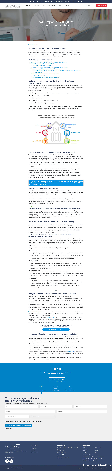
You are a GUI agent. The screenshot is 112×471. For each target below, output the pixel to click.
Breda (91, 460)
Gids (43, 5)
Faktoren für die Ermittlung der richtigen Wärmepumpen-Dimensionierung (49, 62)
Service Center (51, 5)
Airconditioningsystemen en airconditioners (67, 447)
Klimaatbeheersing (61, 452)
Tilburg (84, 460)
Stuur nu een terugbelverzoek (16, 425)
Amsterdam (101, 456)
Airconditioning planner (88, 454)
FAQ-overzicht (34, 452)
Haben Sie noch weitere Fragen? (40, 75)
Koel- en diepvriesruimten (63, 457)
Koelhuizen (59, 458)
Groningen (100, 458)
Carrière (33, 450)
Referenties (85, 449)
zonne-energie (70, 351)
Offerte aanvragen (101, 5)
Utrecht (95, 458)
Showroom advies (9, 457)
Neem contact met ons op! (56, 329)
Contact (84, 452)
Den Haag (90, 458)
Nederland (94, 456)
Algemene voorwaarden (84, 468)
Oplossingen (26, 5)
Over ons (85, 447)
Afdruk (32, 447)
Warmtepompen (34, 44)
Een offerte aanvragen (64, 5)
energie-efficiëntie (50, 317)
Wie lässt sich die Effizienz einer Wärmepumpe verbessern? (45, 77)
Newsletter (8, 455)
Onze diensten (34, 445)
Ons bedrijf (33, 448)
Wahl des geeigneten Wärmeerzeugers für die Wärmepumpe (45, 69)
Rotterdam (85, 458)
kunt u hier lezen (40, 355)
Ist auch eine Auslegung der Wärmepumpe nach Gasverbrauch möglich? (50, 67)
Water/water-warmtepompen (35, 312)
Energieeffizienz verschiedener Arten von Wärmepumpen (45, 74)
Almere (88, 460)
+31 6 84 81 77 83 (78, 1)
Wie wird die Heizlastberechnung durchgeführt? (42, 64)
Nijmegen (96, 460)
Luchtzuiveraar (60, 450)
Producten (36, 5)
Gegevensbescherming (96, 468)
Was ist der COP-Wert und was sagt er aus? (43, 65)
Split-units (59, 449)
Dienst (96, 450)
